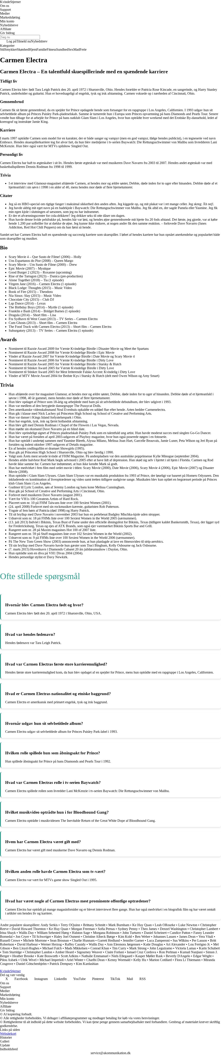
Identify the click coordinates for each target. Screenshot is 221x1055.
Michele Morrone (35, 940)
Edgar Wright (202, 956)
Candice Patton (180, 933)
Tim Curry (119, 948)
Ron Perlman (168, 952)
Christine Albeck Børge (99, 936)
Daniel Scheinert (155, 933)
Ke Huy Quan (142, 925)
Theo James (149, 929)
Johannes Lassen (164, 936)
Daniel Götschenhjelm (31, 964)
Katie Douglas (153, 944)
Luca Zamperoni (158, 940)
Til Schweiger (41, 936)
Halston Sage (81, 933)
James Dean (187, 936)
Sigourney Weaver (89, 952)
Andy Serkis (49, 925)
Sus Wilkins (181, 940)
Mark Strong (138, 948)
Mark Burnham (118, 925)
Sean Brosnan (59, 940)
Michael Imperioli (51, 960)
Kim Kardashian (87, 964)
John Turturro (131, 933)
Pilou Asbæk (8, 960)
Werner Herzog (51, 944)
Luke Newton (187, 925)
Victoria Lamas (185, 948)
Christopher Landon (38, 952)
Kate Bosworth (47, 956)
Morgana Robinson (106, 933)
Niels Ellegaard (121, 956)
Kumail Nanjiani (191, 952)
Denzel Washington (173, 929)
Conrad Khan (99, 948)
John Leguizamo (161, 948)
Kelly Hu (139, 960)
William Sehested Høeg (53, 933)
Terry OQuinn (70, 925)
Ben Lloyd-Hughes (26, 948)
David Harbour (27, 944)
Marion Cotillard (160, 960)
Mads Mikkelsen (76, 948)
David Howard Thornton (29, 929)
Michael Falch (52, 948)
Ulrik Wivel (28, 960)
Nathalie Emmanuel (94, 956)
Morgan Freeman (83, 929)
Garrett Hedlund (109, 940)
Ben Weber (142, 936)
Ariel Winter (74, 960)
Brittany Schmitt (94, 925)
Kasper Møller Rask (149, 956)
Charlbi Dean (95, 960)
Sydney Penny (128, 929)
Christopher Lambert (204, 929)
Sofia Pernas (106, 929)
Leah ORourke (165, 925)
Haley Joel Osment (67, 936)
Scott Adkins (69, 956)
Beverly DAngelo (178, 956)
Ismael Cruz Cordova (141, 952)
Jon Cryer (22, 936)
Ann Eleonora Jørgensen (123, 944)
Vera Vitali (206, 936)
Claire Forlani (114, 952)
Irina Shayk (8, 933)
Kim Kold (125, 936)
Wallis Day (26, 933)
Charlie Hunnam (83, 940)
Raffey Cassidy (75, 944)
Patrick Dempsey (61, 964)
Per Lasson (199, 940)
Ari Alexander (175, 944)
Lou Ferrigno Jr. (199, 944)
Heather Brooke (23, 956)
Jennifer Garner (133, 940)
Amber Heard (64, 952)
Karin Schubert (209, 948)
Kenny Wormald (119, 960)
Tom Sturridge (12, 952)
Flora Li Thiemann (187, 960)
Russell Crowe (10, 940)
